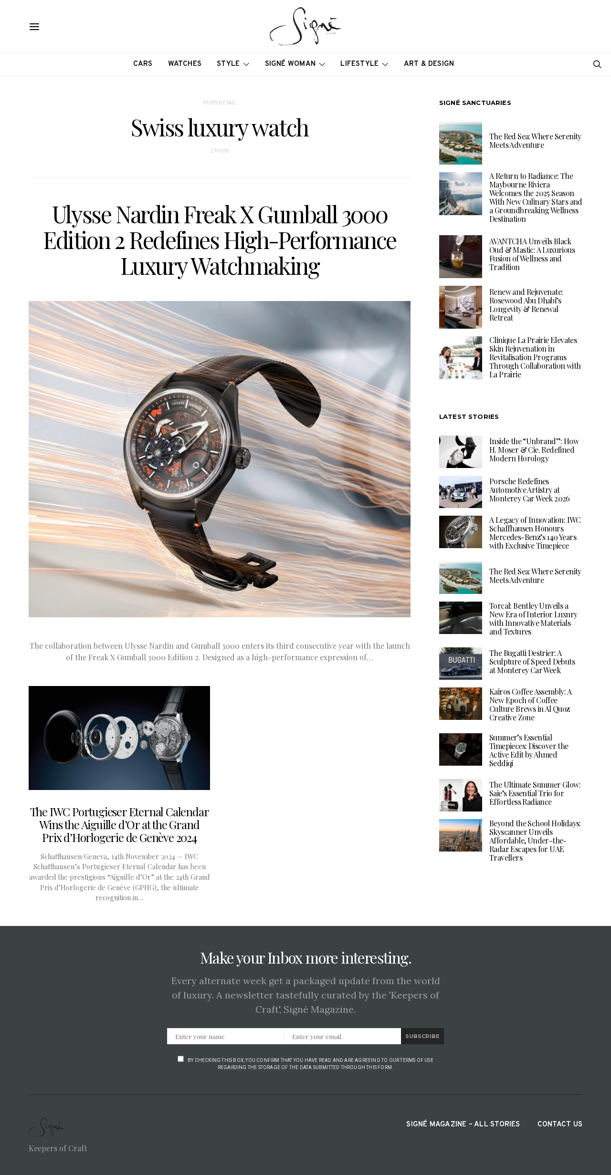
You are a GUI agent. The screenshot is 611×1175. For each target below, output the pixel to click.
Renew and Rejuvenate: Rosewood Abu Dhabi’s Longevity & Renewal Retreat (526, 305)
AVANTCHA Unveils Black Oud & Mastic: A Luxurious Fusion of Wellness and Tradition (532, 254)
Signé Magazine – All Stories (463, 1124)
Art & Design (429, 64)
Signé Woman (290, 64)
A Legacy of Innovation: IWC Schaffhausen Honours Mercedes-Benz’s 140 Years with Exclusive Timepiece (535, 533)
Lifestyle (359, 64)
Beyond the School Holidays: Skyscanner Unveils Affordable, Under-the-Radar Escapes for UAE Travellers (535, 840)
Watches (185, 64)
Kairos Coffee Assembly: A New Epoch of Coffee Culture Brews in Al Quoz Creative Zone (530, 704)
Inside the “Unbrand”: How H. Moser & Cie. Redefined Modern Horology (534, 449)
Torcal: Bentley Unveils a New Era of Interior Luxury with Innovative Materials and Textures (533, 618)
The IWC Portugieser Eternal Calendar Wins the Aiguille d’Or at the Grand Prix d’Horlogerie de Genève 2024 (119, 824)
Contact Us (559, 1124)
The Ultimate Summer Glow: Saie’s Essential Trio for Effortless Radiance (534, 793)
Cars (143, 64)
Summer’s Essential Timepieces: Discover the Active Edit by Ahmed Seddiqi (529, 750)
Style (228, 64)
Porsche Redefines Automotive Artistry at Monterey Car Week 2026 (529, 489)
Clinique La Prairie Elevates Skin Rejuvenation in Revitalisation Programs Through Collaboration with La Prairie (534, 357)
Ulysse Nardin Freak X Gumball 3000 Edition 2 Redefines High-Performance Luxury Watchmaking (219, 239)
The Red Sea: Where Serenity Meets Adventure (535, 141)
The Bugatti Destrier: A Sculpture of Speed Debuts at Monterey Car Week (532, 661)
